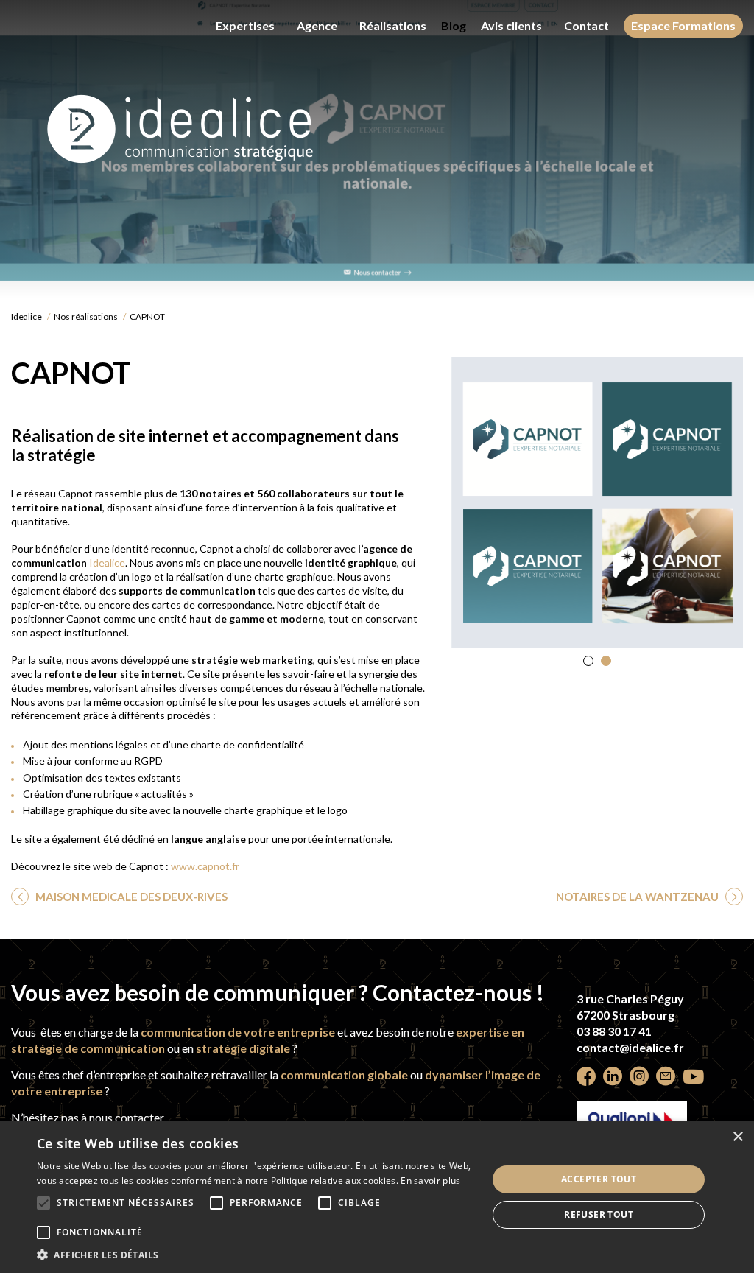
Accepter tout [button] (598, 1179)
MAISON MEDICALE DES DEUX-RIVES (130, 896)
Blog (453, 26)
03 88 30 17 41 (614, 1031)
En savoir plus (430, 1180)
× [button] (737, 1137)
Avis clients (511, 25)
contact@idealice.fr (630, 1047)
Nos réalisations (86, 316)
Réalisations (392, 25)
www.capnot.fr (205, 866)
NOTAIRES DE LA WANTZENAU (638, 896)
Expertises (245, 25)
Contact (586, 25)
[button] (588, 661)
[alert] (377, 1197)
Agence (317, 25)
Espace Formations (683, 25)
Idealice (26, 316)
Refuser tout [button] (598, 1214)
